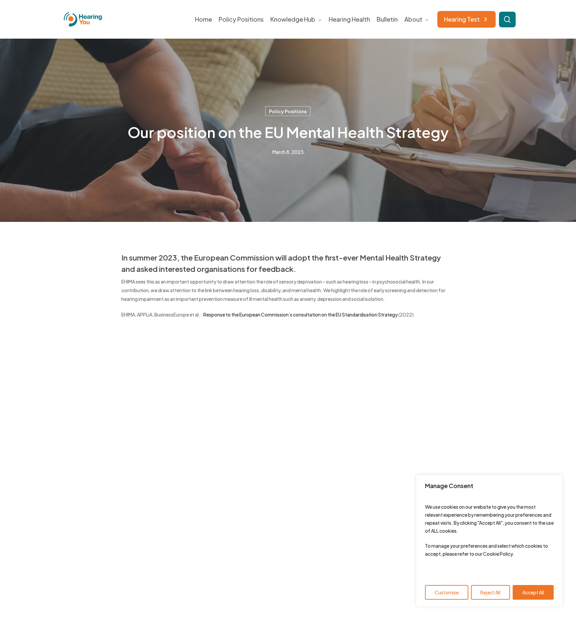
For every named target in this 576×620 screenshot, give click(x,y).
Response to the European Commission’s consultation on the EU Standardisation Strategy (300, 314)
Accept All (533, 592)
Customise (447, 592)
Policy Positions (288, 111)
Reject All (490, 592)
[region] (489, 541)
